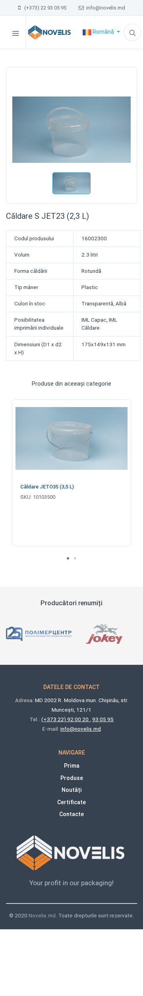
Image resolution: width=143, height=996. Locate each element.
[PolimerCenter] (39, 634)
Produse (71, 778)
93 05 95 (103, 719)
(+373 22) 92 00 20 (65, 719)
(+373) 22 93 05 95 (43, 8)
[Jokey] (104, 634)
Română (103, 32)
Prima (71, 765)
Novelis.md (42, 916)
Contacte (71, 814)
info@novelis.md (104, 8)
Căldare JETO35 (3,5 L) (47, 487)
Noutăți (72, 790)
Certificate (71, 802)
